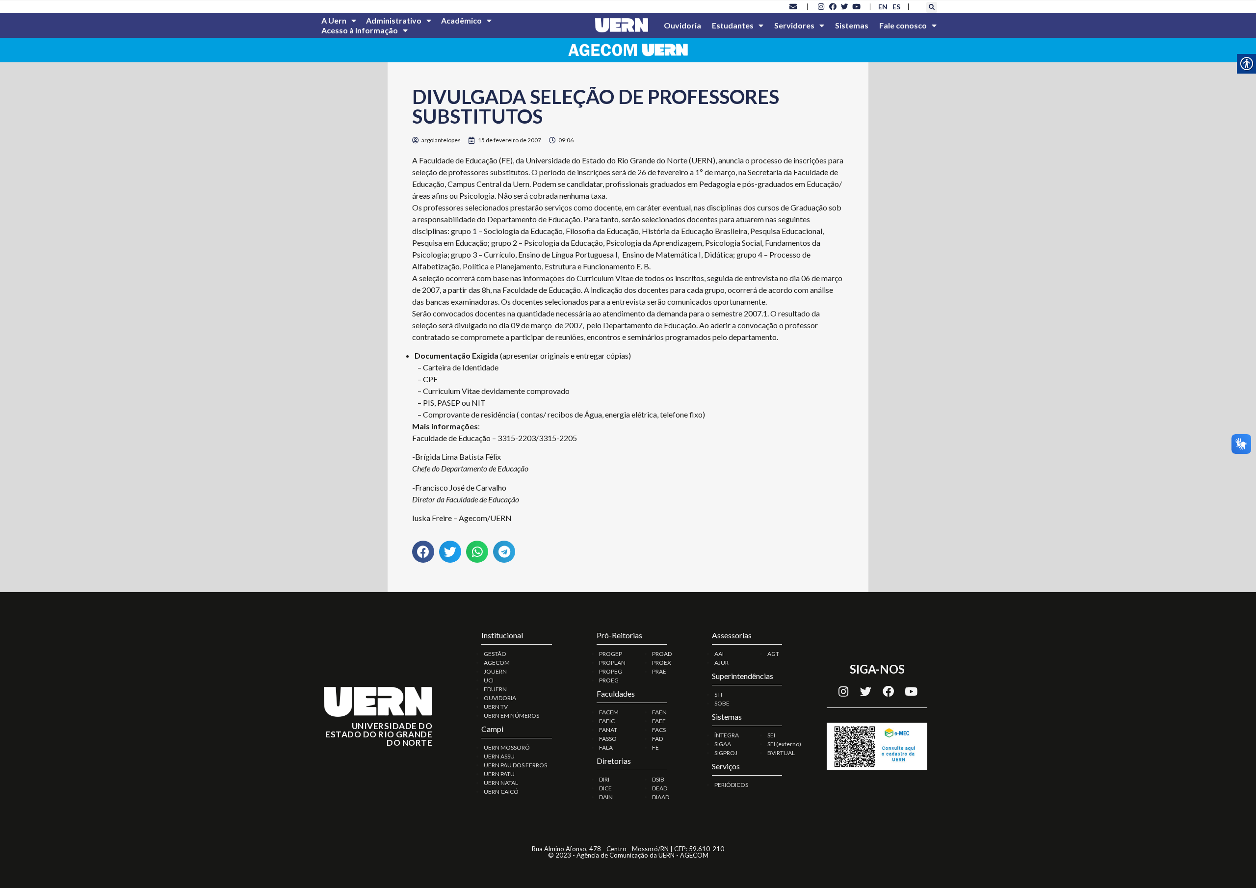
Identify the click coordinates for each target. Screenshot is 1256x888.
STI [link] (718, 694)
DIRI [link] (604, 779)
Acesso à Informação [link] (359, 30)
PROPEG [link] (610, 671)
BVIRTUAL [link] (781, 753)
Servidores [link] (794, 25)
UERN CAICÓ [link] (501, 791)
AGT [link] (773, 653)
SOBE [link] (722, 703)
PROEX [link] (661, 662)
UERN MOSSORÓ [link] (507, 747)
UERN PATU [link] (499, 774)
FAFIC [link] (607, 721)
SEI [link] (771, 735)
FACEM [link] (609, 712)
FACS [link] (659, 729)
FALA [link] (606, 747)
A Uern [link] (333, 20)
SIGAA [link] (722, 744)
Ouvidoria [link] (682, 25)
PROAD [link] (662, 653)
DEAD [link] (659, 788)
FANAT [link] (608, 729)
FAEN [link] (659, 712)
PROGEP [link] (610, 653)
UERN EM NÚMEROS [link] (511, 715)
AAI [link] (719, 653)
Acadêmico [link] (461, 20)
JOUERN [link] (495, 671)
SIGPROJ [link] (725, 753)
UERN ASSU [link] (499, 756)
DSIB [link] (658, 779)
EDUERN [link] (495, 689)
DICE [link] (605, 788)
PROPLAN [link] (612, 662)
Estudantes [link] (733, 25)
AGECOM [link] (497, 662)
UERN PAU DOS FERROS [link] (515, 765)
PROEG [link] (609, 680)
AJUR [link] (721, 662)
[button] (931, 7)
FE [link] (655, 747)
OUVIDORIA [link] (500, 698)
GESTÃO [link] (495, 653)
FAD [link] (657, 738)
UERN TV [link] (496, 706)
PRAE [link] (659, 671)
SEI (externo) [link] (784, 744)
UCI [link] (489, 680)
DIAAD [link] (660, 797)
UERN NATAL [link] (501, 782)
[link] (793, 6)
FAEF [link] (659, 721)
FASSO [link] (608, 738)
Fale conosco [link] (903, 25)
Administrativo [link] (393, 20)
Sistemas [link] (851, 25)
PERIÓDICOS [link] (731, 784)
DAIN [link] (606, 797)
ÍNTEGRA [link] (726, 735)
